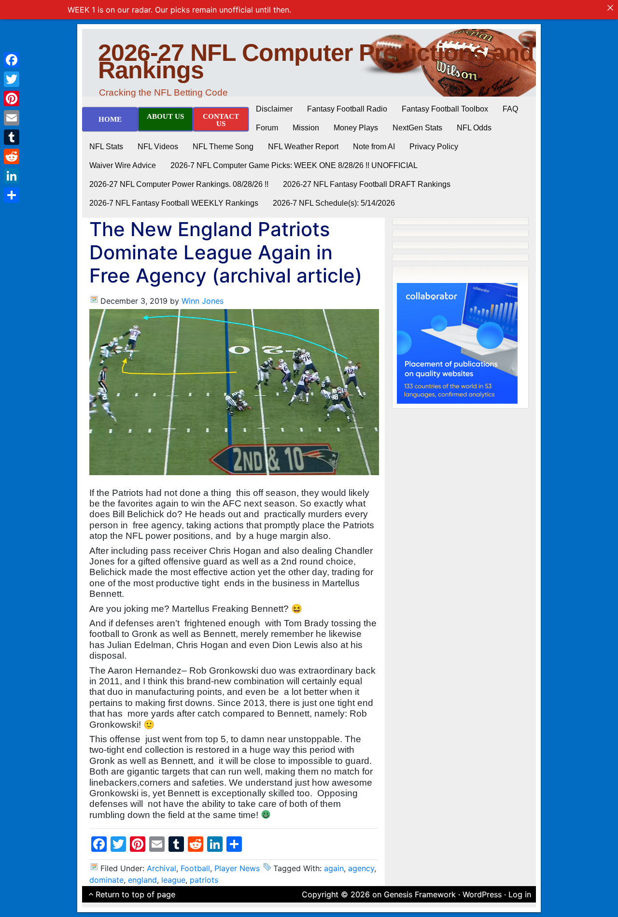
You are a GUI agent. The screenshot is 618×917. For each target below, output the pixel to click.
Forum (267, 128)
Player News (237, 868)
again (334, 868)
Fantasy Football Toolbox (445, 109)
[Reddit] (11, 156)
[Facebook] (11, 60)
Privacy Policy (433, 146)
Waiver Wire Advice (122, 165)
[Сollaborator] (457, 342)
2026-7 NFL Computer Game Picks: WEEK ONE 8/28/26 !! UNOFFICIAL (294, 165)
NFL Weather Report (303, 146)
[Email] (11, 117)
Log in (519, 894)
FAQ (510, 109)
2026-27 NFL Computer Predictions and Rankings (316, 61)
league (173, 880)
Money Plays (356, 128)
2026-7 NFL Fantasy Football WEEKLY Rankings (173, 203)
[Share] (11, 195)
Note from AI (374, 146)
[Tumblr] (11, 137)
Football (195, 868)
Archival (161, 868)
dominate (106, 880)
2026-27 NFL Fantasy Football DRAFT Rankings (366, 184)
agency (361, 868)
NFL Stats (106, 146)
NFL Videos (158, 146)
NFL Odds (474, 128)
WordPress (482, 894)
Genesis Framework (420, 894)
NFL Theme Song (223, 146)
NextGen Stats (417, 128)
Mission (306, 128)
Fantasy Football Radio (347, 109)
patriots (204, 880)
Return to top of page (135, 894)
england (142, 880)
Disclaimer (274, 109)
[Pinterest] (11, 98)
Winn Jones (203, 301)
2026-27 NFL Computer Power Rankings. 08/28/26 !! (178, 184)
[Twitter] (11, 79)
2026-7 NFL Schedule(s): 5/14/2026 (334, 203)
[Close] (610, 7)
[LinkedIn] (11, 175)
